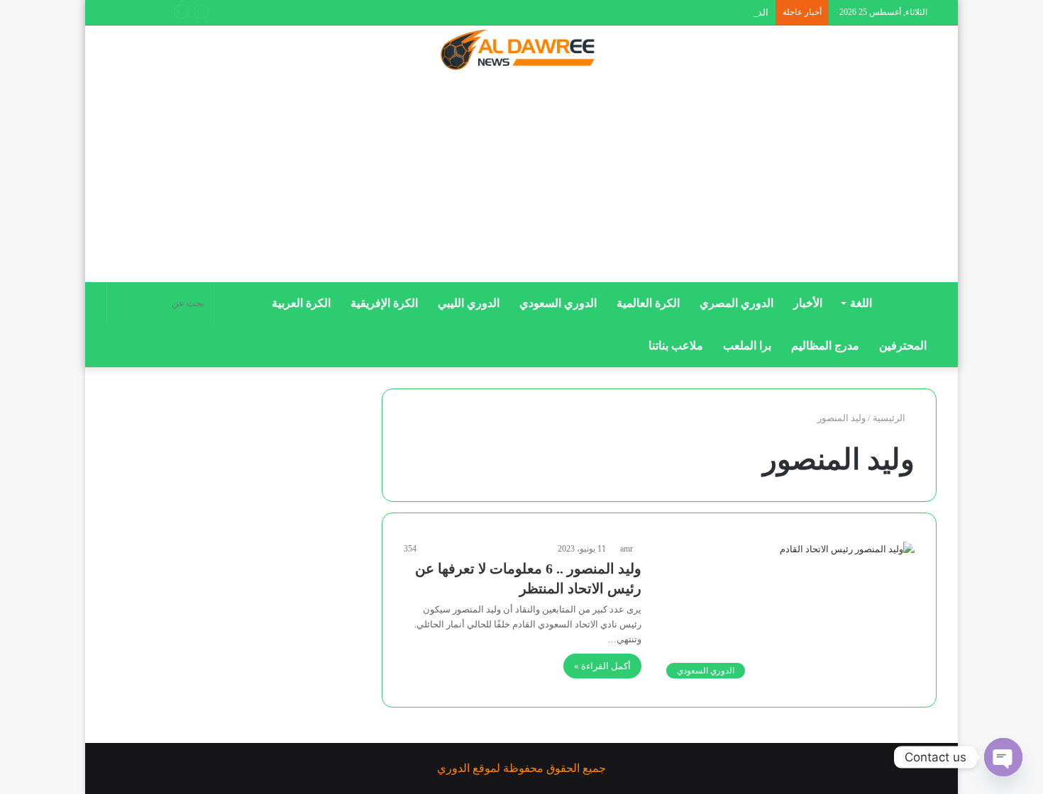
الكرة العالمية (648, 303)
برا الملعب (747, 346)
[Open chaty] (1003, 757)
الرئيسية (890, 418)
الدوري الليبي (469, 303)
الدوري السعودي (558, 303)
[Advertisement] (521, 182)
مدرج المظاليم (825, 346)
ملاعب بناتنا (676, 346)
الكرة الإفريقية (384, 303)
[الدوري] (521, 51)
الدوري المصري (736, 303)
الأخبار (807, 303)
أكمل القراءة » (602, 666)
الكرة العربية (301, 303)
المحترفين (903, 346)
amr (626, 549)
